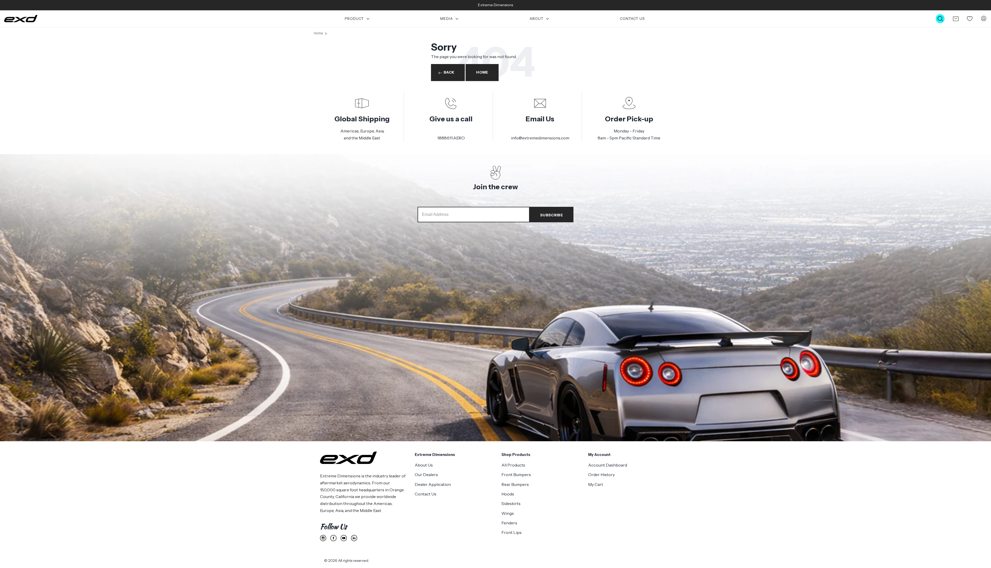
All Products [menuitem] (513, 465)
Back (449, 72)
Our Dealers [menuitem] (426, 474)
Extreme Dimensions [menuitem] (435, 454)
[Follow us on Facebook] (333, 538)
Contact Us (632, 19)
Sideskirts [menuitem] (511, 503)
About (537, 19)
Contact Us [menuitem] (425, 493)
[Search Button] (940, 18)
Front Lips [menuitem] (511, 532)
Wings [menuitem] (507, 513)
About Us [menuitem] (424, 465)
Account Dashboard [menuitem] (607, 465)
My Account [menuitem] (599, 454)
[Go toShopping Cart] (955, 18)
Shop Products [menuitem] (515, 454)
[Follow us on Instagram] (323, 538)
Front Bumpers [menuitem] (516, 474)
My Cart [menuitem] (595, 484)
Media (446, 19)
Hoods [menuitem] (507, 493)
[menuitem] (357, 18)
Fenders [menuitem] (509, 522)
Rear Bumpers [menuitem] (515, 484)
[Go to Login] (983, 18)
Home (318, 33)
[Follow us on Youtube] (344, 538)
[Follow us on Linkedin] (354, 538)
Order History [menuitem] (601, 474)
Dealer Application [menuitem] (433, 484)
